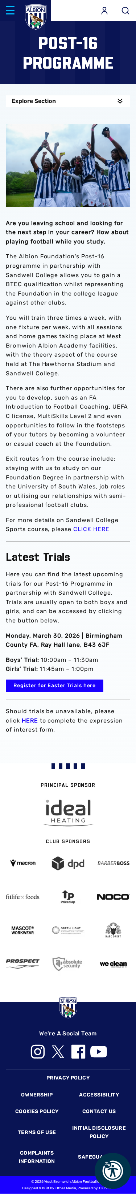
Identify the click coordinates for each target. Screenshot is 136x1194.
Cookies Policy (36, 1111)
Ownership (37, 1095)
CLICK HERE (91, 529)
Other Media (65, 1188)
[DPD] (68, 863)
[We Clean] (113, 964)
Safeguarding (99, 1157)
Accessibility (99, 1095)
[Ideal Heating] (68, 813)
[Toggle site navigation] (10, 10)
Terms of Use (37, 1132)
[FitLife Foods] (23, 897)
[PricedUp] (68, 897)
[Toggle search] (125, 10)
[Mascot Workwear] (23, 930)
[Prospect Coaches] (23, 964)
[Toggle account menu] (104, 10)
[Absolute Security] (68, 964)
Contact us (99, 1111)
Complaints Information (37, 1157)
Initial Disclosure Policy (99, 1132)
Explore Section (34, 101)
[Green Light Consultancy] (68, 930)
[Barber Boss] (113, 863)
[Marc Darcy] (113, 930)
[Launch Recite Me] (113, 1171)
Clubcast (106, 1188)
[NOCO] (113, 896)
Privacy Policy (68, 1078)
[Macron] (23, 863)
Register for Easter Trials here (54, 685)
